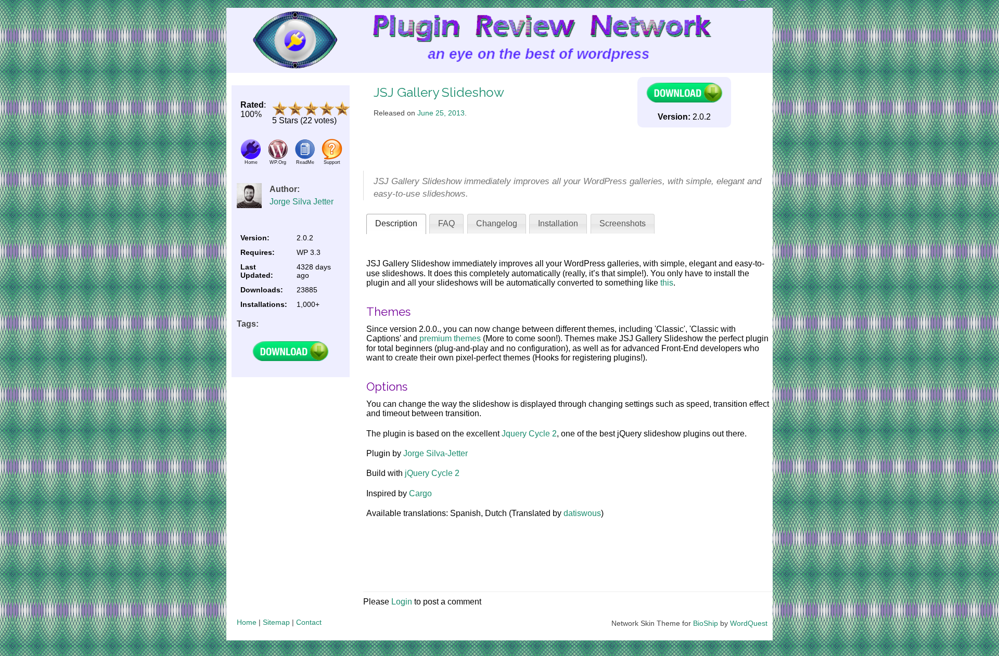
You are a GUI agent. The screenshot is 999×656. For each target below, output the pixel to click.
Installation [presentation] (558, 223)
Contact (309, 622)
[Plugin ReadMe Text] (304, 156)
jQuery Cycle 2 (432, 473)
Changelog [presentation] (496, 223)
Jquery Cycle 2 (529, 433)
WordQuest (748, 623)
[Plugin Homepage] (250, 156)
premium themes (450, 338)
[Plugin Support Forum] (332, 156)
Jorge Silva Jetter (302, 201)
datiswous (582, 513)
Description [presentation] (396, 223)
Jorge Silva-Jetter (435, 453)
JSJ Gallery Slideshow (439, 92)
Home (247, 622)
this (666, 282)
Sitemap (276, 622)
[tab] (396, 224)
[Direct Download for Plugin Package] (290, 358)
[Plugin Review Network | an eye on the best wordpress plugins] (281, 40)
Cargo (420, 493)
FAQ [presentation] (446, 223)
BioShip (705, 623)
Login (401, 601)
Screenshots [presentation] (622, 223)
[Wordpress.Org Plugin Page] (277, 156)
